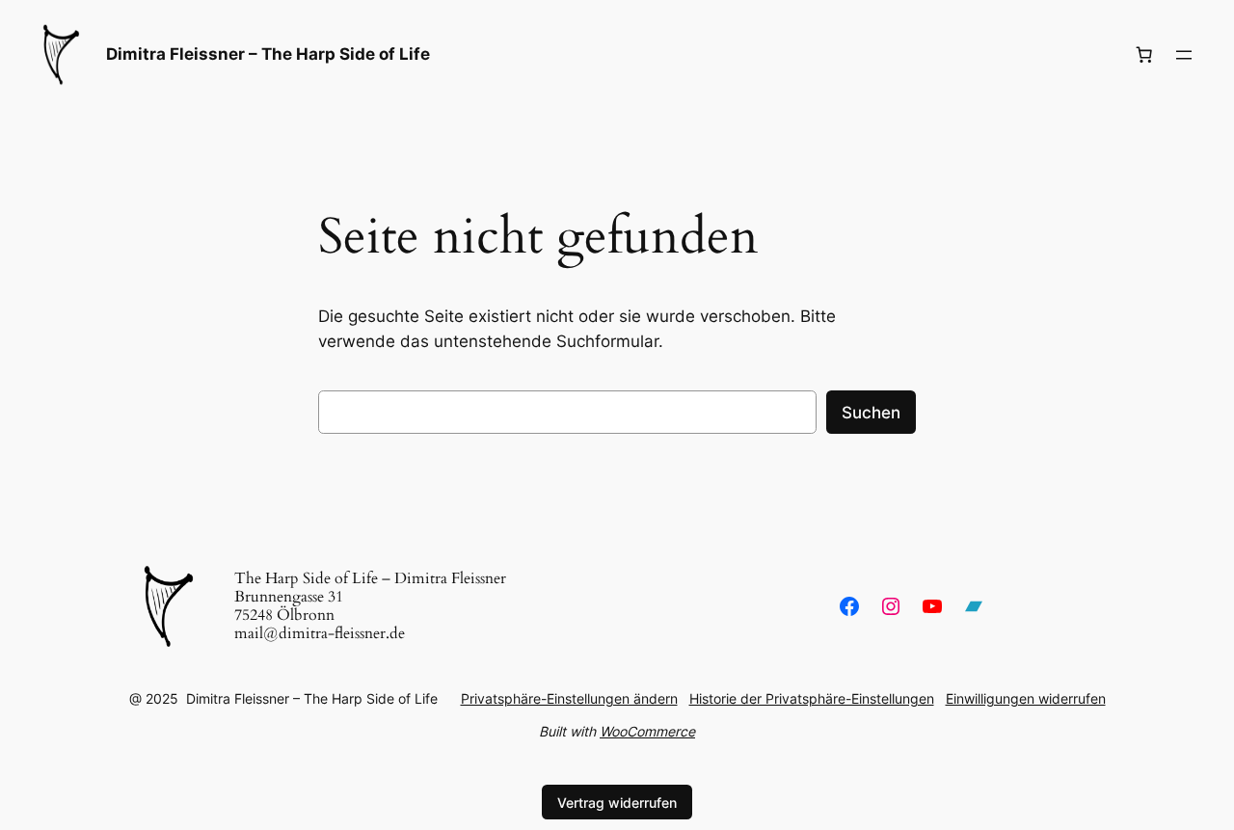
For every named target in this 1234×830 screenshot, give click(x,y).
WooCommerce (647, 731)
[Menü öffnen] (1183, 55)
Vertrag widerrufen (617, 802)
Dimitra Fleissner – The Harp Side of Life (268, 54)
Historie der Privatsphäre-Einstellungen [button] (811, 698)
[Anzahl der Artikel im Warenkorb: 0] (1144, 55)
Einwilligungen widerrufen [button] (1026, 698)
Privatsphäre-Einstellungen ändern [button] (569, 698)
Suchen (871, 412)
